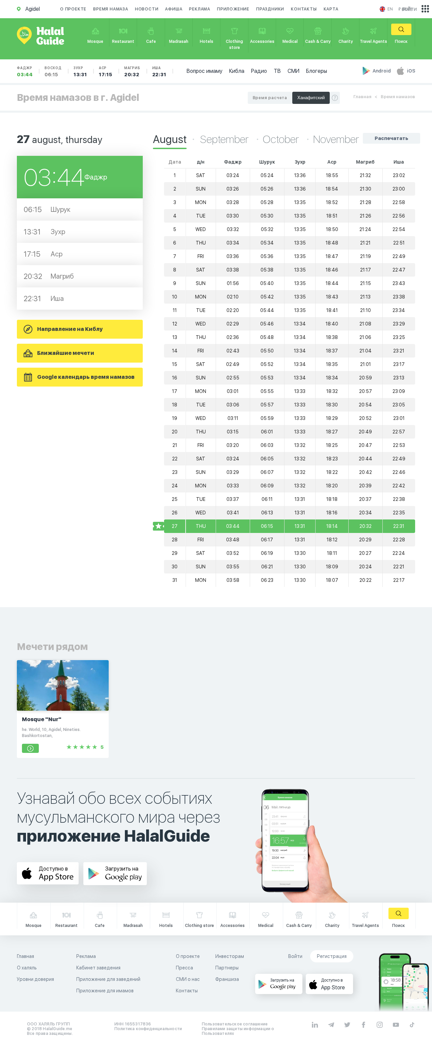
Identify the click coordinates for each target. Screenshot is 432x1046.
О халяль (27, 967)
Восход (53, 71)
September (225, 139)
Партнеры (227, 967)
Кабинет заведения (98, 967)
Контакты (304, 9)
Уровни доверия (35, 979)
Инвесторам (229, 956)
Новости (147, 9)
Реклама (199, 9)
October (282, 139)
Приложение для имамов (105, 990)
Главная (362, 96)
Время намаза (110, 9)
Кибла (236, 71)
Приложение (233, 9)
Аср (105, 71)
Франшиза (227, 979)
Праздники (270, 9)
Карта (331, 9)
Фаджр (25, 71)
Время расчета (270, 97)
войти (409, 9)
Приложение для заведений (108, 979)
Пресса (184, 967)
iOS (411, 71)
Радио (259, 71)
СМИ (293, 71)
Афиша (173, 9)
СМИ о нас (188, 979)
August (170, 139)
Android (382, 71)
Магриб (132, 71)
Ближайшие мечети (65, 353)
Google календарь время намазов (86, 377)
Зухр (80, 71)
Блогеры (316, 71)
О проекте (73, 9)
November (336, 139)
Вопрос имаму (204, 71)
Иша (159, 71)
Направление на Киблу (70, 329)
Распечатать (391, 138)
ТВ (277, 71)
